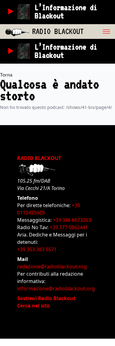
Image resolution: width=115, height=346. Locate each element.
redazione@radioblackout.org (52, 266)
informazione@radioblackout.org (56, 288)
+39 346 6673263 (72, 220)
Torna (6, 75)
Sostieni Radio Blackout (46, 298)
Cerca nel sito (33, 305)
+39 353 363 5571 (37, 249)
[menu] (99, 31)
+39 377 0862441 (69, 227)
